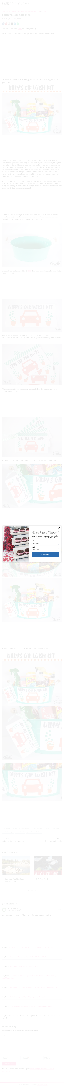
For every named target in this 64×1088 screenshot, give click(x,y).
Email (34, 547)
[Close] (59, 527)
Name (33, 541)
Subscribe (45, 555)
